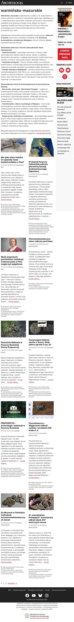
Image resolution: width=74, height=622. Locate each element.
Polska (23, 206)
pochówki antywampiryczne (14, 212)
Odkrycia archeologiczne (14, 206)
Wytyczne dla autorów (59, 590)
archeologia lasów (35, 226)
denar (8, 570)
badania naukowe (13, 207)
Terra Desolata (4, 395)
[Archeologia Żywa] (12, 2)
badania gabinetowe (35, 391)
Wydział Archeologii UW (19, 396)
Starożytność (62, 125)
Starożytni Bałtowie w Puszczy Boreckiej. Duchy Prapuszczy (11, 344)
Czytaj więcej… (6, 200)
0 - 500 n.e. (6, 469)
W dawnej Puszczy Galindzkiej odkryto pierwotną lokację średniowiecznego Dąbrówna (38, 167)
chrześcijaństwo (5, 209)
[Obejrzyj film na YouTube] (64, 92)
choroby (14, 311)
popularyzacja (20, 473)
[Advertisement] (64, 183)
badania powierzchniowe (42, 228)
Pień (21, 211)
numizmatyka (18, 570)
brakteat (5, 570)
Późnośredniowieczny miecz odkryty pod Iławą (41, 240)
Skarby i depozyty (64, 144)
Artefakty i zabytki (35, 283)
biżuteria (31, 393)
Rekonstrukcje (62, 141)
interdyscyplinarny (38, 393)
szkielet (24, 212)
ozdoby (34, 395)
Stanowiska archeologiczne (14, 468)
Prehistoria (61, 118)
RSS (9, 590)
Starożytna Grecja (64, 135)
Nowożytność (4, 206)
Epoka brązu (33, 387)
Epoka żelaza (6, 387)
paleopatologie (16, 211)
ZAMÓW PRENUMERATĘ (64, 54)
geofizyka (31, 230)
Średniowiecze (32, 225)
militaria (36, 286)
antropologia (6, 207)
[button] (61, 2)
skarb (43, 395)
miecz (31, 286)
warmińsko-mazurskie (6, 214)
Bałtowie (3, 393)
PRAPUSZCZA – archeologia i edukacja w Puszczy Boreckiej (13, 425)
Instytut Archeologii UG (40, 230)
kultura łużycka (47, 393)
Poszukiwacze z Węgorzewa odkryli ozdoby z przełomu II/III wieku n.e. (40, 427)
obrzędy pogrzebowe (6, 211)
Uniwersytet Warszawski (15, 395)
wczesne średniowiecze (7, 573)
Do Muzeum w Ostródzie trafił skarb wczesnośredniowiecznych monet (13, 516)
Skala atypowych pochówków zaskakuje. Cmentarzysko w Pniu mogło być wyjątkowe (12, 260)
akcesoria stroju (34, 485)
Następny (12, 583)
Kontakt (47, 590)
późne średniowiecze (38, 231)
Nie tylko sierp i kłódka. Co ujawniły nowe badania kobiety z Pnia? (12, 159)
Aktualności (6, 306)
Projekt (4, 468)
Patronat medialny (11, 473)
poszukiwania (42, 286)
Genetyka (5, 204)
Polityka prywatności (19, 590)
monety (13, 570)
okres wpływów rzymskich (12, 393)
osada (21, 393)
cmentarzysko (13, 209)
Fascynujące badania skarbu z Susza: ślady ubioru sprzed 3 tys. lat (40, 342)
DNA (19, 209)
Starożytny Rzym (64, 131)
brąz (40, 485)
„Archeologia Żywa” (43, 133)
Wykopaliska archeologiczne (44, 225)
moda (30, 395)
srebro (10, 572)
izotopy (22, 209)
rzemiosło (38, 395)
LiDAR (48, 230)
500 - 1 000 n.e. (13, 469)
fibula (43, 485)
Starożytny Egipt (63, 138)
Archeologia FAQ (63, 148)
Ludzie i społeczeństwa (14, 204)
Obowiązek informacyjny (35, 590)
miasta (30, 231)
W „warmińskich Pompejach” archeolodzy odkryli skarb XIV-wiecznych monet (41, 518)
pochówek (3, 212)
